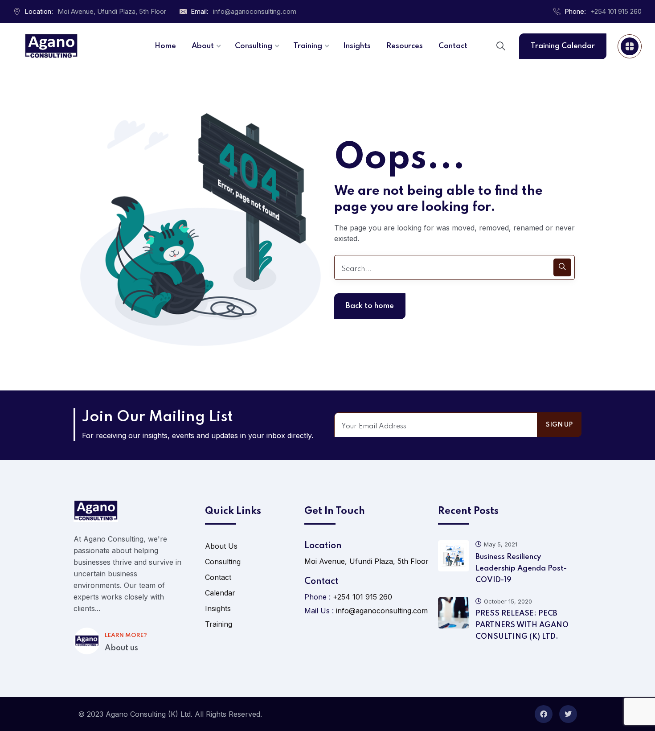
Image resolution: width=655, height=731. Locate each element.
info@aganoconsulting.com (254, 11)
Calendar (220, 592)
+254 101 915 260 (616, 11)
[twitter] (568, 714)
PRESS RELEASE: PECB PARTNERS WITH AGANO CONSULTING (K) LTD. (522, 625)
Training (218, 624)
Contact (218, 577)
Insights (218, 608)
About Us (221, 546)
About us (121, 648)
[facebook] (544, 714)
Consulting (223, 561)
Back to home (370, 306)
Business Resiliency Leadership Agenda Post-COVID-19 (521, 568)
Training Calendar (563, 46)
